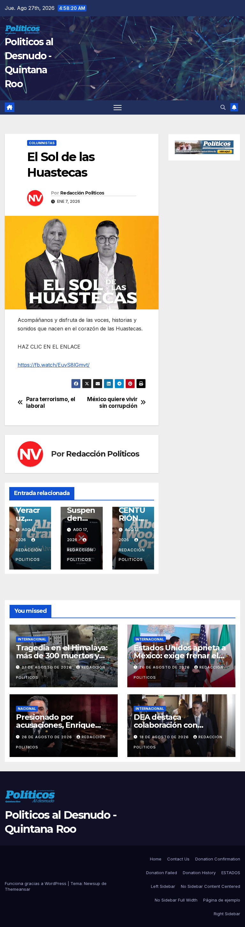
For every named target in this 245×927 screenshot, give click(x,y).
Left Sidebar (163, 886)
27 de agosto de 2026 (47, 667)
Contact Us (178, 858)
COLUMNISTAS (42, 143)
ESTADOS (230, 872)
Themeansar (17, 889)
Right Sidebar (227, 913)
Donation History (199, 872)
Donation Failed (161, 872)
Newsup (92, 883)
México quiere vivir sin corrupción (112, 402)
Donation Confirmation (217, 858)
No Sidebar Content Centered (210, 886)
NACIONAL (27, 709)
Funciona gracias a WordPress (36, 883)
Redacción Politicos (82, 193)
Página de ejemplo (221, 899)
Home (155, 858)
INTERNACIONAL (32, 639)
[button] (223, 107)
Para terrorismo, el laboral (50, 402)
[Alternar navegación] (117, 107)
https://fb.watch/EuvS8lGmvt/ (54, 365)
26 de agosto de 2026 (165, 667)
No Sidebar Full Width (176, 899)
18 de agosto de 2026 (164, 737)
